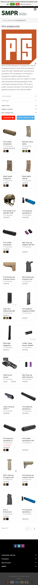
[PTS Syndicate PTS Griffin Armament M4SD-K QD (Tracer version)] (9, 131)
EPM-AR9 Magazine (7, 344)
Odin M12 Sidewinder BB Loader (9, 310)
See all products (24, 117)
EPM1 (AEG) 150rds (26, 177)
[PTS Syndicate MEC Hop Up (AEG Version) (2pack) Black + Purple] (28, 364)
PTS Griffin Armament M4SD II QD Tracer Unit (7, 244)
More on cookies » (25, 4)
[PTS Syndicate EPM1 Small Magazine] (9, 165)
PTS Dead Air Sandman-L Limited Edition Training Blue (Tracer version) (28, 511)
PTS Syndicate (19, 20)
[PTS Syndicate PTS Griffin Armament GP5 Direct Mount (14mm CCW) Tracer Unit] (28, 428)
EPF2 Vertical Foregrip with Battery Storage (9, 476)
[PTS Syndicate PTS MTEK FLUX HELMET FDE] (9, 200)
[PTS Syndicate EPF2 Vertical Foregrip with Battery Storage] (9, 464)
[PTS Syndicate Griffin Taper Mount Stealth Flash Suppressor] (28, 332)
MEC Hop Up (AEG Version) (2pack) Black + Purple (28, 376)
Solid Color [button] (6, 105)
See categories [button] (7, 112)
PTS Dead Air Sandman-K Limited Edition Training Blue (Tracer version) (28, 212)
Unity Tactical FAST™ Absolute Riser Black (9, 408)
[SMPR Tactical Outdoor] (14, 13)
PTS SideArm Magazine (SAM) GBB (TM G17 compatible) (28, 310)
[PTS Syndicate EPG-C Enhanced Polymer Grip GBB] (9, 499)
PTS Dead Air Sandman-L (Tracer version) (28, 408)
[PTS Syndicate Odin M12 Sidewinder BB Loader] (9, 298)
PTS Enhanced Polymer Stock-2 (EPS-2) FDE (9, 278)
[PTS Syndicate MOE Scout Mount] (9, 364)
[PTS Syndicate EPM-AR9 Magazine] (9, 332)
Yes (12, 4)
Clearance (7, 117)
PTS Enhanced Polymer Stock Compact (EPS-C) (28, 476)
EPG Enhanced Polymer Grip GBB (28, 278)
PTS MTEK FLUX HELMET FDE (9, 212)
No (17, 4)
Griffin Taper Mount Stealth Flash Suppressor (27, 344)
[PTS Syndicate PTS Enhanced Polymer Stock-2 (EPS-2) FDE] (9, 266)
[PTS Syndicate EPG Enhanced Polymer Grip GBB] (28, 266)
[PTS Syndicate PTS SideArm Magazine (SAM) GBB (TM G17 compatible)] (28, 298)
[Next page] (34, 528)
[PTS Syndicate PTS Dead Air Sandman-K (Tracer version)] (9, 428)
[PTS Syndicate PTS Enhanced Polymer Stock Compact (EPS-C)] (28, 464)
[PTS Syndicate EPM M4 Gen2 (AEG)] (28, 131)
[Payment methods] (7, 582)
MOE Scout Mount (7, 376)
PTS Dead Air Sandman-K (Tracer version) (9, 440)
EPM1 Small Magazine (7, 177)
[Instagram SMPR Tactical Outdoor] (22, 546)
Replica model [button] (7, 109)
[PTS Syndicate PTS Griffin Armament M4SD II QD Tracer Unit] (9, 232)
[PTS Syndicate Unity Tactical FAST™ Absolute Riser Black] (9, 396)
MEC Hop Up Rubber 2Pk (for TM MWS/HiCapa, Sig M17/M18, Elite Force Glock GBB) (28, 244)
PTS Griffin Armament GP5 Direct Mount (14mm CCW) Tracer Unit (28, 440)
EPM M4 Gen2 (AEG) (27, 143)
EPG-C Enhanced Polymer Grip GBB (8, 511)
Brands (10, 20)
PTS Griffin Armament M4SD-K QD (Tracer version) (9, 143)
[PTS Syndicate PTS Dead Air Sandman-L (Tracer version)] (28, 396)
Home (5, 20)
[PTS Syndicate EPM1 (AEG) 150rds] (28, 165)
